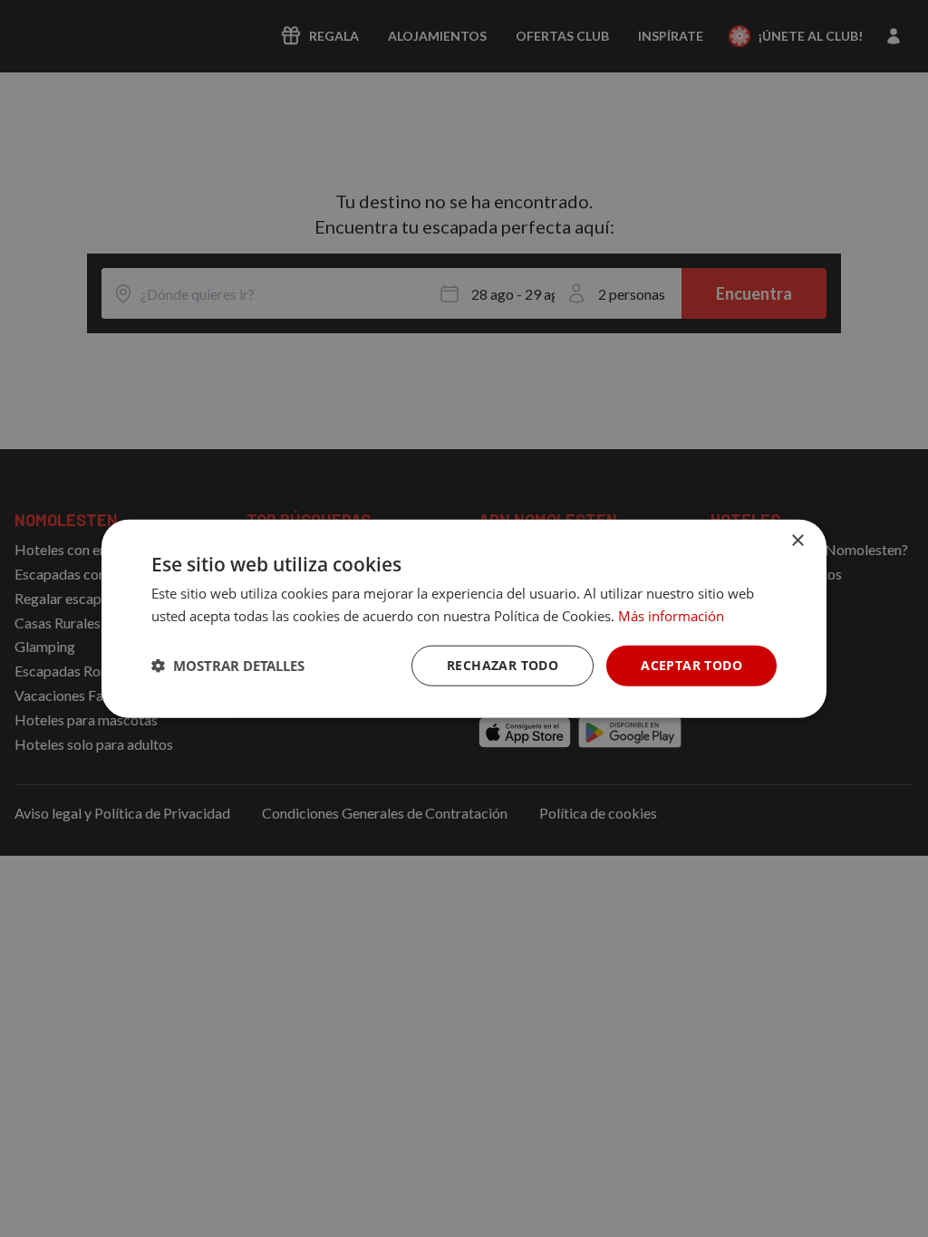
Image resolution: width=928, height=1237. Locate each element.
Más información (671, 616)
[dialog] (464, 619)
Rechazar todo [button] (502, 665)
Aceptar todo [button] (691, 665)
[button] (227, 666)
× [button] (797, 541)
